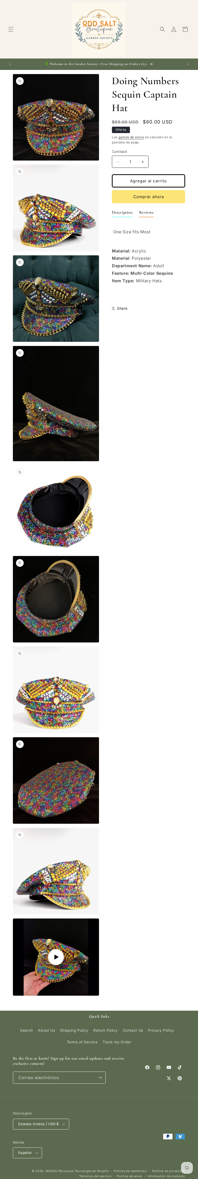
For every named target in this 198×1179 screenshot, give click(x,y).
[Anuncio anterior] (10, 64)
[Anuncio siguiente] (188, 64)
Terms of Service (82, 1042)
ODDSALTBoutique (59, 1171)
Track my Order (117, 1042)
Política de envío (129, 1176)
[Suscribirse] (99, 1078)
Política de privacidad (168, 1171)
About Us (46, 1030)
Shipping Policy (74, 1030)
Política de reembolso (130, 1171)
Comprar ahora (148, 196)
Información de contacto (166, 1176)
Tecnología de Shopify (92, 1171)
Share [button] (122, 308)
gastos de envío (131, 137)
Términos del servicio (95, 1176)
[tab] (122, 213)
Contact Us (133, 1030)
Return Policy (105, 1030)
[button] (10, 29)
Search (26, 1030)
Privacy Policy (161, 1030)
